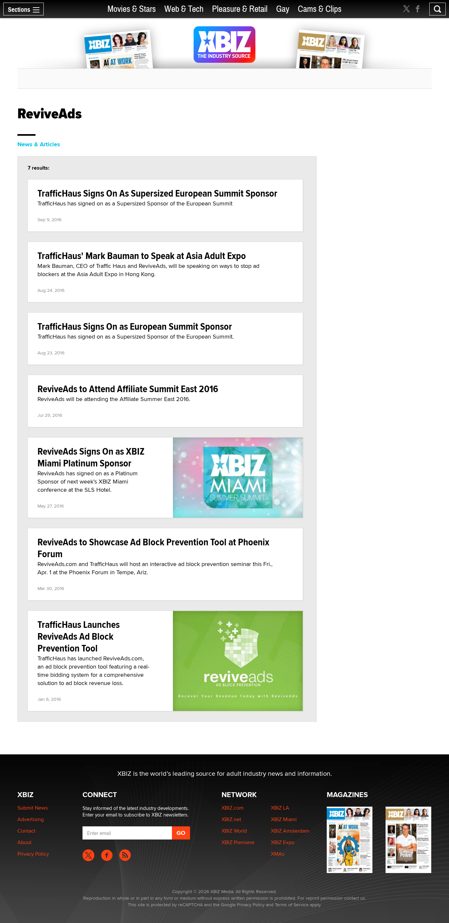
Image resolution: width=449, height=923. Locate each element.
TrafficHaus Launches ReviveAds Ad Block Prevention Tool (78, 636)
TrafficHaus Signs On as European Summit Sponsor (134, 326)
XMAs (277, 854)
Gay (282, 9)
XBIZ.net (231, 819)
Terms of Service (292, 904)
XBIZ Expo (283, 842)
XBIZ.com (233, 808)
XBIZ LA (280, 808)
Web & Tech (183, 9)
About (24, 842)
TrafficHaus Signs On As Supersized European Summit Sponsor (157, 193)
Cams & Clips (320, 9)
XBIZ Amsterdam (290, 831)
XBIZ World (234, 831)
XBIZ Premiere (238, 842)
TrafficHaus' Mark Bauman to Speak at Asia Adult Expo (141, 255)
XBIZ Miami (284, 819)
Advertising (30, 819)
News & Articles (38, 144)
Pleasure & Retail (240, 9)
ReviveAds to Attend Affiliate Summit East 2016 (127, 389)
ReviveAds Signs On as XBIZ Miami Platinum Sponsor (91, 457)
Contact (26, 831)
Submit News (32, 808)
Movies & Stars (131, 9)
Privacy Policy (33, 854)
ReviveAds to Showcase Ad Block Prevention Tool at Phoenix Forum (153, 548)
